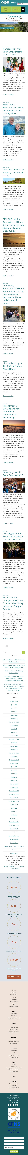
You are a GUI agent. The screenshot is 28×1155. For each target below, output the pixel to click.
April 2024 (14, 743)
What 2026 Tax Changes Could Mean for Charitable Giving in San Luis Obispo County (13, 603)
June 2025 (14, 729)
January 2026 (14, 718)
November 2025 (14, 722)
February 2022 (14, 818)
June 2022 (14, 811)
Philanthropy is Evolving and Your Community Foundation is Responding (11, 411)
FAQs (14, 1052)
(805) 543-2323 (15, 1098)
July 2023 (14, 767)
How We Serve (14, 843)
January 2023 (14, 787)
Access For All (14, 1066)
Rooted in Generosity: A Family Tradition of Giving (13, 172)
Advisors (14, 1023)
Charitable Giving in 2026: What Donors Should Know (12, 366)
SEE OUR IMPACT (14, 976)
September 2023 (14, 760)
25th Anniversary (14, 836)
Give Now (6, 9)
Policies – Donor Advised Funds (14, 1017)
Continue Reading (8, 95)
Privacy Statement (9, 866)
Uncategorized (14, 853)
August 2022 (14, 804)
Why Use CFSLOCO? (13, 1029)
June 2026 (14, 708)
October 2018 (14, 829)
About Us (14, 990)
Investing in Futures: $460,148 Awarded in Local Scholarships (13, 536)
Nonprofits (13, 1037)
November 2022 (14, 794)
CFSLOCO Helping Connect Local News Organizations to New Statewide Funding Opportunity (13, 225)
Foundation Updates (13, 1006)
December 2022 (14, 791)
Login (13, 1076)
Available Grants (13, 1040)
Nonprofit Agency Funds (13, 1041)
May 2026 (14, 712)
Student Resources (14, 1054)
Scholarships (14, 1048)
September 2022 (14, 801)
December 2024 (14, 739)
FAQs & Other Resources (14, 1032)
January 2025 (14, 736)
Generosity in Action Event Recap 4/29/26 (13, 474)
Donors (13, 1011)
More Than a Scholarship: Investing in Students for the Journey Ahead (13, 109)
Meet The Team (13, 994)
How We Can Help (14, 1027)
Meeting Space (13, 999)
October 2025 (14, 725)
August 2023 (14, 763)
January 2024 (14, 749)
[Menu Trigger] (23, 9)
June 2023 (14, 770)
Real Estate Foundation (14, 1031)
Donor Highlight (14, 839)
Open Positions (14, 1004)
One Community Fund (13, 1071)
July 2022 (14, 808)
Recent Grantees (13, 1043)
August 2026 (14, 701)
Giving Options (14, 1013)
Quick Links (13, 1081)
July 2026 (14, 705)
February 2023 (14, 784)
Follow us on (14, 2)
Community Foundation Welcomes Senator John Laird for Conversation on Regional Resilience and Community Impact (14, 294)
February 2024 (14, 746)
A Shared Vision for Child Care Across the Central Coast (13, 51)
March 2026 (14, 715)
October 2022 (14, 798)
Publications (14, 1003)
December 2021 (14, 822)
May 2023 (14, 773)
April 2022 (14, 815)
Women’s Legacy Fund (14, 1069)
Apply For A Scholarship (13, 1055)
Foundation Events (14, 997)
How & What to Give (13, 1089)
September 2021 (14, 825)
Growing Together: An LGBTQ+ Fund (14, 1068)
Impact (13, 1062)
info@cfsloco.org (14, 1102)
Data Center (16, 9)
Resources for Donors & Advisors (14, 846)
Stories (14, 850)
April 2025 (14, 732)
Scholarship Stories (13, 1057)
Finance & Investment (13, 1001)
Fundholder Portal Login (13, 1018)
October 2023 (14, 756)
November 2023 (14, 753)
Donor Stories (14, 1015)
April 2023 (14, 777)
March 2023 (14, 780)
